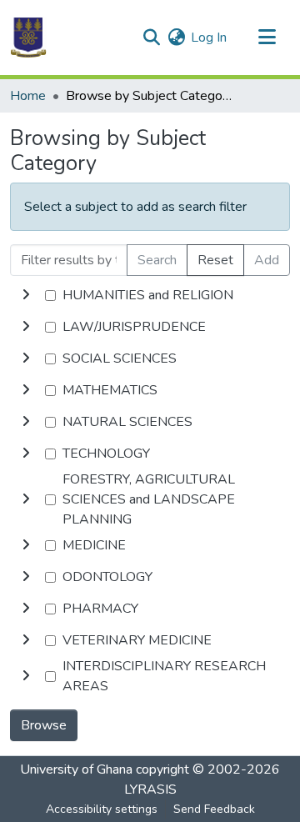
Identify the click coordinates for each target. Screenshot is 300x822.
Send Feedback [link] (214, 809)
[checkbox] (50, 295)
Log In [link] (209, 37)
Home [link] (28, 96)
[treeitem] (150, 327)
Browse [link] (44, 725)
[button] (28, 37)
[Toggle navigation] (266, 37)
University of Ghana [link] (76, 769)
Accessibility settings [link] (102, 809)
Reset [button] (215, 260)
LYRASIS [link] (150, 789)
